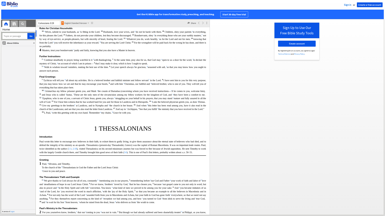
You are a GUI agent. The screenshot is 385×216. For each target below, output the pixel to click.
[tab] (6, 24)
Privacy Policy (299, 54)
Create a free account (369, 4)
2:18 (75, 148)
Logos (12, 212)
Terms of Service (284, 54)
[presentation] (6, 24)
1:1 (69, 148)
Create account (297, 43)
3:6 (125, 152)
